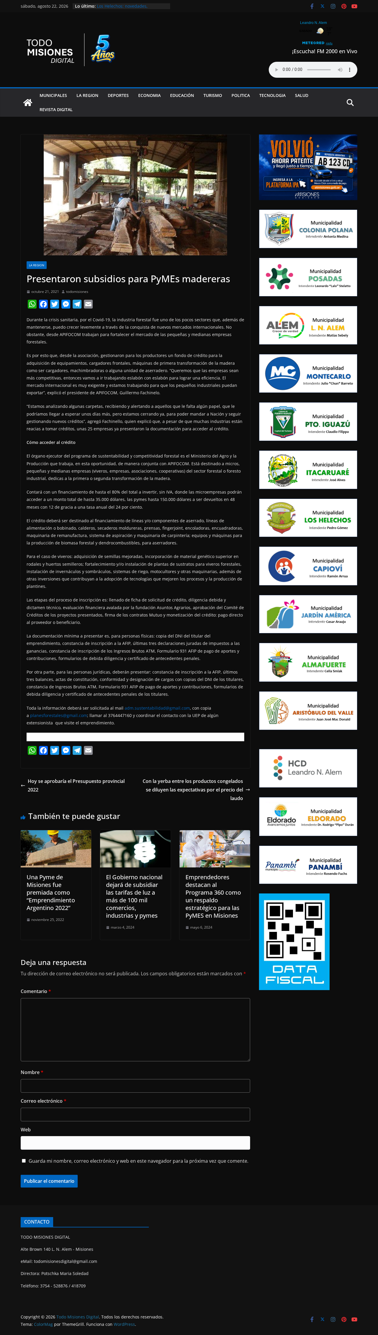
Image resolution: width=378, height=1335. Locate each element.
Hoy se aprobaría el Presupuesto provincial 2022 (76, 785)
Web (26, 1129)
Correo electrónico (43, 1101)
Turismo (212, 95)
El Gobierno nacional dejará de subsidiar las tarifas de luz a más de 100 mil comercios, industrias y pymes (134, 896)
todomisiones (77, 291)
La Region (87, 95)
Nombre (32, 1072)
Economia (149, 95)
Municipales (53, 95)
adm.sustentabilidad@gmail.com (157, 708)
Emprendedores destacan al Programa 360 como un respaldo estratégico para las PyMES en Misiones (213, 896)
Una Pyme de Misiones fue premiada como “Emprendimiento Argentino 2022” (51, 892)
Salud (301, 95)
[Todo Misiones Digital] (28, 102)
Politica (241, 95)
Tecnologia (272, 95)
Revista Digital (56, 109)
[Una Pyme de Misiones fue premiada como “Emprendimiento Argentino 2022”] (56, 834)
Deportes (118, 95)
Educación (182, 95)
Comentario (36, 991)
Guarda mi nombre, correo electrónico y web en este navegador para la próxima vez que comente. (138, 1161)
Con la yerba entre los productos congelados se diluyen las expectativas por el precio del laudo (193, 790)
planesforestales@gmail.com (58, 715)
